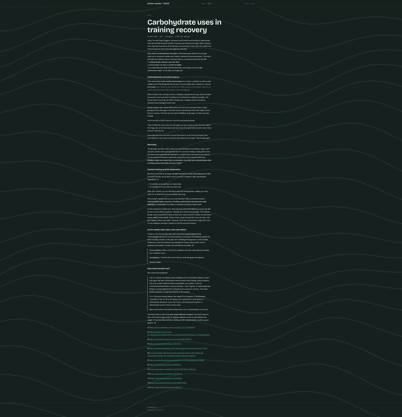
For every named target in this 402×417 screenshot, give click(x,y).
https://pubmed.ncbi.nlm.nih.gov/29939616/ (166, 387)
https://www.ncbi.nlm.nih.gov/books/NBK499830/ (169, 383)
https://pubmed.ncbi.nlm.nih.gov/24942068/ (166, 378)
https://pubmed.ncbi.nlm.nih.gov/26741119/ (166, 374)
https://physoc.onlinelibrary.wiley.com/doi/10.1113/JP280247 (172, 327)
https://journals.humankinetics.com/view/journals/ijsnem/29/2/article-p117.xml (178, 348)
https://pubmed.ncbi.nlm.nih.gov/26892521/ (165, 365)
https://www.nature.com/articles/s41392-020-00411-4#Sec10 (173, 369)
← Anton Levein (249, 3)
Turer (203, 3)
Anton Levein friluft (158, 3)
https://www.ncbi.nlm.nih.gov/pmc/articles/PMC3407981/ (171, 339)
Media (210, 3)
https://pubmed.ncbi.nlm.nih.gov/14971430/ (165, 344)
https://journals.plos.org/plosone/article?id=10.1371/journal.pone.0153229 (177, 360)
